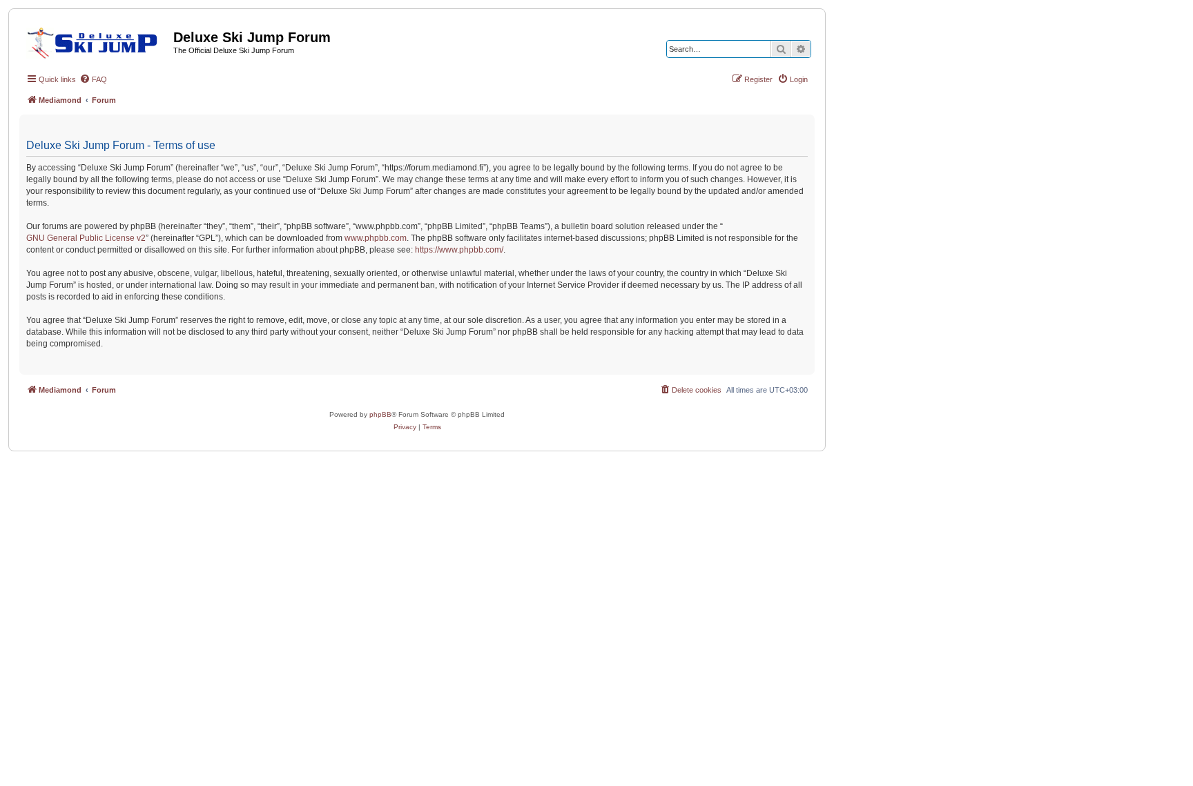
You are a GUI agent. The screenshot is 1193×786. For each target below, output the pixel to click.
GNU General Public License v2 (86, 238)
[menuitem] (93, 79)
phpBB (380, 414)
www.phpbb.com (376, 238)
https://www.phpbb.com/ (459, 250)
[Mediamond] (96, 40)
